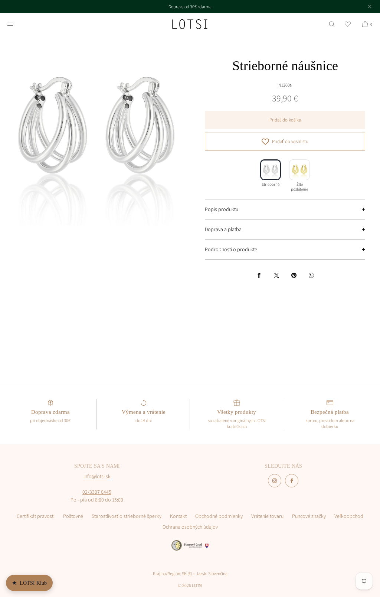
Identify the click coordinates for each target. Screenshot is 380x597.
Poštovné (73, 516)
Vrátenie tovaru (267, 516)
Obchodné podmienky (219, 516)
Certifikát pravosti (36, 516)
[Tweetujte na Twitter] (276, 275)
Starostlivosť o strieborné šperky (126, 516)
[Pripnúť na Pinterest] (294, 275)
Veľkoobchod (348, 516)
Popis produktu (221, 209)
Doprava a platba (223, 229)
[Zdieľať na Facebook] (259, 275)
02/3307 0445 (96, 492)
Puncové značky (309, 516)
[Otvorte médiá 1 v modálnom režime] (95, 130)
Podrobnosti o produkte (231, 249)
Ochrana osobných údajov (190, 526)
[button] (332, 24)
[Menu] (16, 24)
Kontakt (178, 516)
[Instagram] (274, 481)
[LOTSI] (189, 24)
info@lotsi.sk (97, 476)
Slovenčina (217, 573)
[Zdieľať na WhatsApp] (311, 275)
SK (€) (187, 573)
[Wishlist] (347, 24)
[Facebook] (292, 481)
